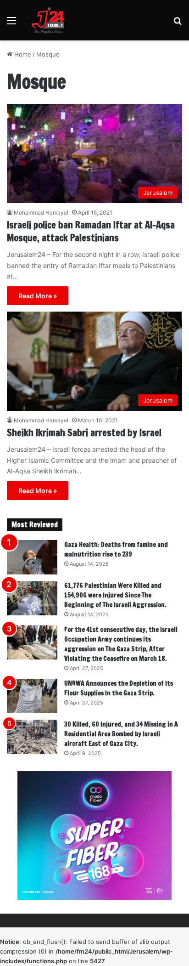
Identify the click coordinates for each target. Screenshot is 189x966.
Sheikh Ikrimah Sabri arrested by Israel (84, 432)
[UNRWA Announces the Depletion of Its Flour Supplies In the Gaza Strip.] (32, 696)
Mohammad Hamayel (41, 212)
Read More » (37, 296)
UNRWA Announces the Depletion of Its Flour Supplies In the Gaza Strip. (118, 688)
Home (21, 54)
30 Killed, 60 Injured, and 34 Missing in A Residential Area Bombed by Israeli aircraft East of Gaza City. (121, 734)
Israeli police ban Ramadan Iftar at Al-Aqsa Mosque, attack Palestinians (91, 231)
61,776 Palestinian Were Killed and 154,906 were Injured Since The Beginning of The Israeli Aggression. (115, 595)
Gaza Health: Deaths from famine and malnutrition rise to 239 (116, 549)
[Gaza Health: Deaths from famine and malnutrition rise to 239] (32, 557)
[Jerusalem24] (50, 20)
